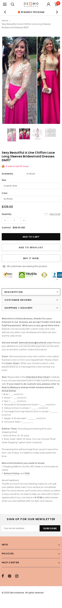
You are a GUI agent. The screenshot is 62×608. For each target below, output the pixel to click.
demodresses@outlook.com (35, 342)
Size (4, 180)
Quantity (6, 214)
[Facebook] (3, 576)
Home (5, 20)
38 (8, 266)
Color (4, 193)
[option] (31, 12)
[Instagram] (16, 576)
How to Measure (11, 387)
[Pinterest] (9, 576)
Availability (7, 173)
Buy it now (31, 258)
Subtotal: (6, 227)
